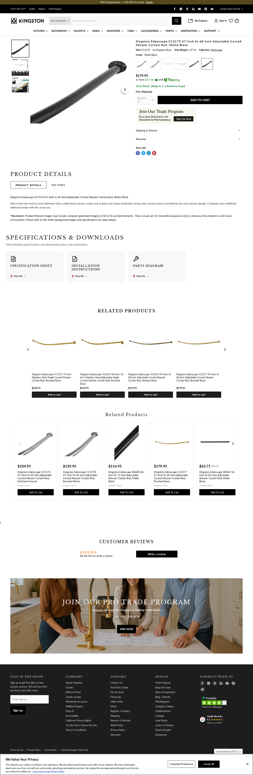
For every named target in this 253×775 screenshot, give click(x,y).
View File (20, 276)
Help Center (116, 701)
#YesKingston (162, 701)
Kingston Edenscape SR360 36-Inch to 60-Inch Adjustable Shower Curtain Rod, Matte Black (217, 476)
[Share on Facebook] (138, 153)
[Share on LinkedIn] (149, 153)
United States (230, 9)
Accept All (209, 764)
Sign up (18, 710)
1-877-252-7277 (18, 9)
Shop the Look (163, 687)
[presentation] (28, 349)
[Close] (247, 764)
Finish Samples (163, 729)
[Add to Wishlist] (124, 42)
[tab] (28, 184)
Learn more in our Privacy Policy (48, 771)
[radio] (141, 64)
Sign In (223, 20)
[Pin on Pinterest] (154, 153)
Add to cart (54, 394)
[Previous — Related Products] (20, 443)
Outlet (32, 9)
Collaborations (163, 711)
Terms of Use (16, 750)
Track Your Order (119, 687)
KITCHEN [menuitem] (39, 31)
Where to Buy (73, 692)
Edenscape (216, 49)
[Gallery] (70, 89)
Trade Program (55, 9)
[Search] (176, 21)
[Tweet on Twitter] (143, 153)
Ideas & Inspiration (165, 692)
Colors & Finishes (164, 725)
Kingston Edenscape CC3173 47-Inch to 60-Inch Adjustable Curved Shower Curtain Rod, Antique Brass (149, 377)
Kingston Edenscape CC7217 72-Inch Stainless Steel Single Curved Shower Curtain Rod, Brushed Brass (51, 377)
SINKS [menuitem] (96, 31)
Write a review (157, 554)
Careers (70, 687)
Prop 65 (70, 711)
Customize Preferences (181, 764)
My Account (117, 692)
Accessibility (72, 715)
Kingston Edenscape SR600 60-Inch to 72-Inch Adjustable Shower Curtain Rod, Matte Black (126, 476)
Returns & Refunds (120, 720)
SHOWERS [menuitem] (113, 31)
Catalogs (159, 715)
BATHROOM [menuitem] (59, 31)
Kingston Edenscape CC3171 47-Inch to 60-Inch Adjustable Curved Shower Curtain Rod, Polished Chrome (35, 476)
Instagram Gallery (164, 706)
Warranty (115, 734)
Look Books (161, 720)
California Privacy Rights (78, 720)
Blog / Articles (162, 696)
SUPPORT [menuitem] (210, 31)
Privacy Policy (117, 729)
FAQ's (113, 706)
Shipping (115, 715)
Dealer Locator (73, 696)
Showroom (161, 734)
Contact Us (116, 682)
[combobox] (121, 21)
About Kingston (74, 682)
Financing (115, 696)
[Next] (125, 89)
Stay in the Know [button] (27, 676)
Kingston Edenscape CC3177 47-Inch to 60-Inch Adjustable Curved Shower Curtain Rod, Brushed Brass (197, 377)
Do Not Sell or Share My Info (81, 725)
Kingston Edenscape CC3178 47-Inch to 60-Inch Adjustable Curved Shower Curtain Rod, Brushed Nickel (80, 476)
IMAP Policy (116, 725)
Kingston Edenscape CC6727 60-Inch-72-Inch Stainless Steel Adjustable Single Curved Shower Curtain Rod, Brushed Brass (102, 379)
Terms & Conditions (76, 729)
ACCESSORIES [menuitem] (150, 31)
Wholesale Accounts (76, 701)
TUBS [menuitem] (130, 31)
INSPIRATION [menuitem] (189, 31)
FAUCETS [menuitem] (79, 31)
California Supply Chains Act (74, 750)
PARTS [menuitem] (170, 31)
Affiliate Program (74, 706)
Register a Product (120, 711)
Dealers (41, 9)
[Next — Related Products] (233, 443)
